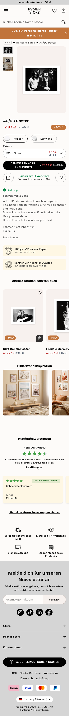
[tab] (54, 11)
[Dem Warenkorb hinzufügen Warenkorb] (39, 338)
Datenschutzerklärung (34, 678)
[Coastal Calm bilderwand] (26, 392)
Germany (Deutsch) (35, 699)
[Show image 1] (8, 50)
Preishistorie (10, 237)
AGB (14, 673)
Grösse (7, 146)
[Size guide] (8, 177)
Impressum (51, 673)
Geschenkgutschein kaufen (37, 662)
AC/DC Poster (47, 42)
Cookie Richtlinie (30, 673)
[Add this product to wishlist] (60, 177)
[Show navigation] (6, 10)
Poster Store (43, 707)
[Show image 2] (8, 64)
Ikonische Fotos (25, 42)
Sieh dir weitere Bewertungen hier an (34, 512)
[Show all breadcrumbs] (7, 42)
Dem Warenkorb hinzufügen (37, 165)
